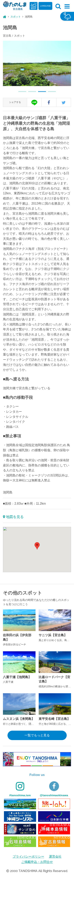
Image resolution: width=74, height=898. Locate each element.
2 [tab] (30, 93)
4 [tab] (50, 93)
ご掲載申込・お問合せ (37, 862)
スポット (15, 16)
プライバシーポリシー (28, 856)
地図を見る (15, 517)
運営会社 (55, 856)
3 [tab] (40, 93)
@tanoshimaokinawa (54, 795)
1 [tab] (20, 93)
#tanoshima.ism (20, 795)
